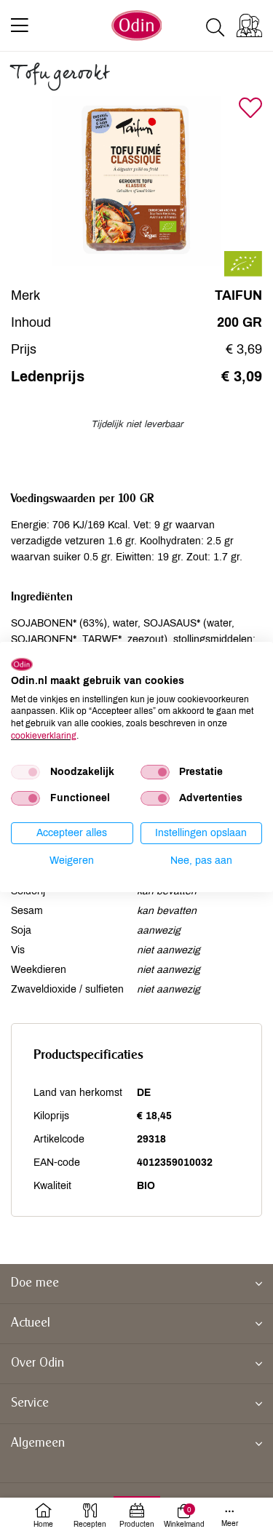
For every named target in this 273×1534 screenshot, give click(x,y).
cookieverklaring (43, 736)
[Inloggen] (249, 25)
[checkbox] (25, 772)
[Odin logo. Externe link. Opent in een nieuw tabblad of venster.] (22, 664)
